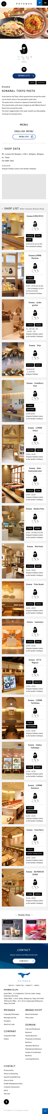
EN (45, 3)
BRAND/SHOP (33, 1010)
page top (45, 1111)
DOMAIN (30, 1024)
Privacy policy (8, 1070)
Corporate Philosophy (11, 1014)
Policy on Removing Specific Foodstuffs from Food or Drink (12, 1077)
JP (40, 3)
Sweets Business (31, 1036)
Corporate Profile (10, 1036)
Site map (7, 1094)
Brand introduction (31, 1014)
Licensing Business (32, 1059)
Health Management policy (13, 1084)
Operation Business (32, 1046)
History (6, 1039)
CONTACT (10, 1066)
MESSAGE (9, 1010)
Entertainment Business (33, 1049)
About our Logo (9, 1024)
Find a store (29, 1018)
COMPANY (10, 1031)
